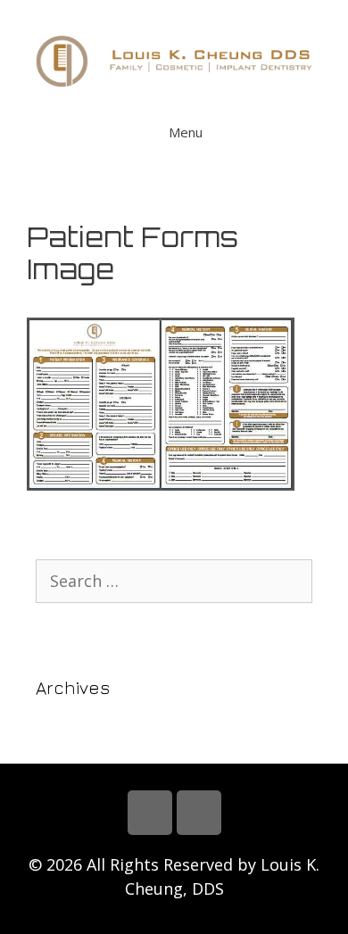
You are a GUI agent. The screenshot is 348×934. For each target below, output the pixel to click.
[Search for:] (174, 581)
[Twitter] (199, 812)
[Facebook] (150, 812)
